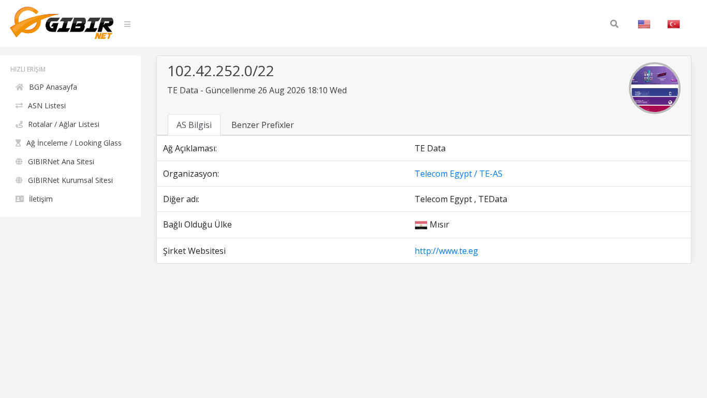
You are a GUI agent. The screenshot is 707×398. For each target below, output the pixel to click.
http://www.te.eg (446, 251)
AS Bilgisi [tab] (194, 125)
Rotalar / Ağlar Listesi (63, 124)
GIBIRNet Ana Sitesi (61, 161)
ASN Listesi (47, 105)
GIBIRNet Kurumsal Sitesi (70, 180)
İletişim (41, 199)
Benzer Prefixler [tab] (262, 125)
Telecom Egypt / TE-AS (459, 173)
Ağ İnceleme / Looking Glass (74, 143)
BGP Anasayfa (53, 87)
